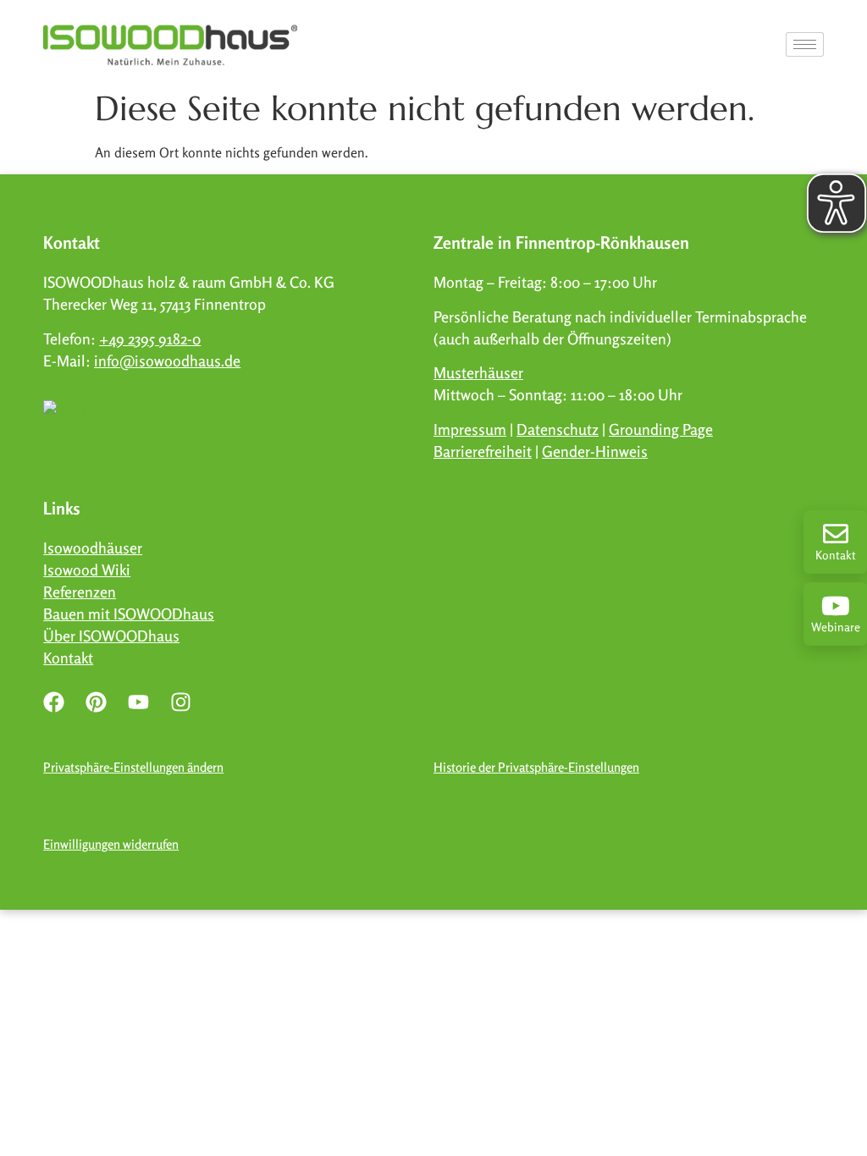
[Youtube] (138, 701)
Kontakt (835, 555)
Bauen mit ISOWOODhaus (128, 613)
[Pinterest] (96, 701)
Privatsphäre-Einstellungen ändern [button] (133, 767)
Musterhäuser (478, 372)
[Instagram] (180, 701)
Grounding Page (661, 429)
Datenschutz (557, 429)
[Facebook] (53, 701)
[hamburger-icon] (805, 44)
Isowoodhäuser (92, 547)
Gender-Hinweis (595, 451)
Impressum (470, 429)
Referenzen (79, 591)
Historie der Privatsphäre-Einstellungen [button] (536, 767)
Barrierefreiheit (483, 451)
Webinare (835, 626)
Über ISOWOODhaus (111, 635)
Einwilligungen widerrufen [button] (111, 844)
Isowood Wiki (86, 569)
